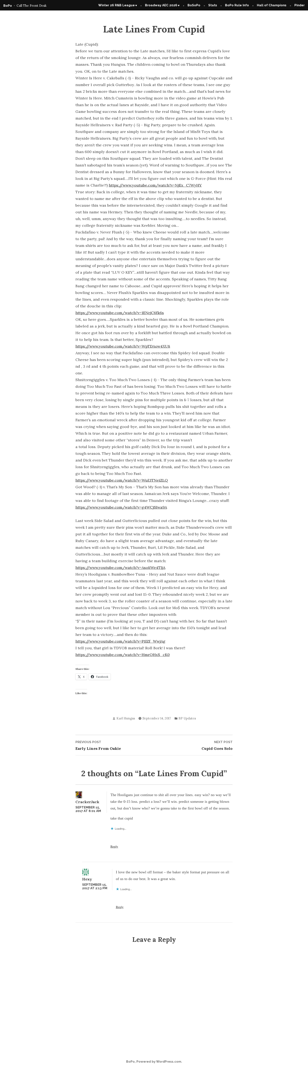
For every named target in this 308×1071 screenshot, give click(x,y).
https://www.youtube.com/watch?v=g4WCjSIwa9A (121, 507)
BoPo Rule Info (237, 5)
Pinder (299, 5)
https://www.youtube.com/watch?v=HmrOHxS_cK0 (122, 654)
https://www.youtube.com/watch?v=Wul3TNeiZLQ (121, 480)
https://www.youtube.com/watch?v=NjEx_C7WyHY (155, 185)
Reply (114, 846)
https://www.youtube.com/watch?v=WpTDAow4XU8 (122, 346)
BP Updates (187, 718)
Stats (212, 5)
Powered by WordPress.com (158, 1061)
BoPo (7, 6)
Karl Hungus (125, 718)
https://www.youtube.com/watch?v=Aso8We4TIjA (120, 567)
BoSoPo (194, 5)
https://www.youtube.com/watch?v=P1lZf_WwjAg (120, 641)
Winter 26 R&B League (116, 5)
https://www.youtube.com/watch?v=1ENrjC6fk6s (119, 312)
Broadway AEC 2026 (161, 5)
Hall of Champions (271, 5)
